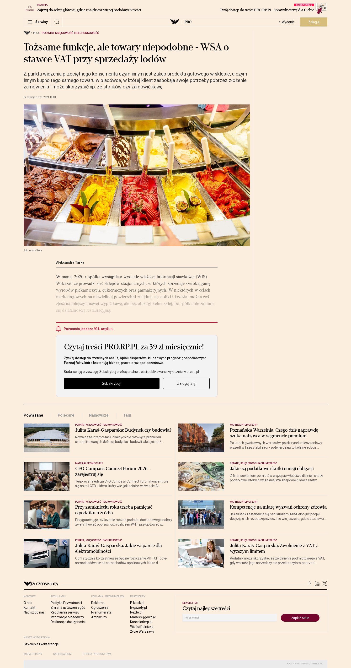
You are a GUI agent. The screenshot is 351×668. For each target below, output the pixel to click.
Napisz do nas (34, 612)
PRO (188, 22)
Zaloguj (313, 22)
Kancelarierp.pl (141, 622)
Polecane (66, 415)
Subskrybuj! (112, 383)
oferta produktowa (97, 654)
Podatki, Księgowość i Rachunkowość (70, 33)
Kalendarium (62, 654)
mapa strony (33, 654)
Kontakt (29, 607)
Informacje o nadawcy (67, 617)
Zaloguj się (186, 383)
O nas (28, 603)
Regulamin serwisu (65, 612)
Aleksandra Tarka (70, 262)
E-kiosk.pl (137, 603)
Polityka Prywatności (66, 603)
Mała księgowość (143, 617)
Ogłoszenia (99, 607)
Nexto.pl (136, 612)
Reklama (98, 603)
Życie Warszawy (142, 631)
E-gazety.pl (138, 607)
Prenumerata (101, 612)
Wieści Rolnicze (141, 627)
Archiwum (99, 617)
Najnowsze (99, 415)
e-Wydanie (287, 22)
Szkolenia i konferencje (41, 644)
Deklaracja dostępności (68, 622)
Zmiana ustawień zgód (68, 607)
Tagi (127, 415)
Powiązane (33, 415)
